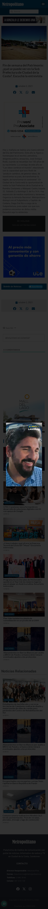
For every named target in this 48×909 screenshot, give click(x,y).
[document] (24, 454)
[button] (37, 427)
